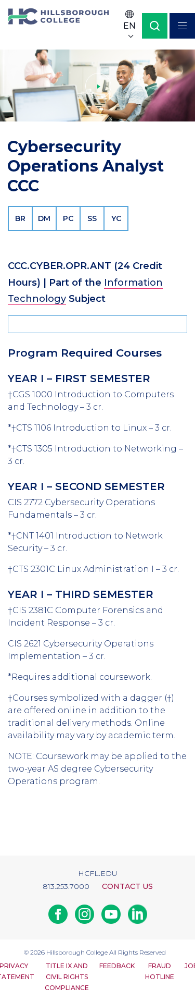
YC (116, 218)
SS (92, 218)
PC (68, 218)
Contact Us (127, 886)
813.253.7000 (66, 886)
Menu (182, 26)
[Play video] (97, 85)
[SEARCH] (154, 26)
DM (44, 218)
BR (20, 218)
